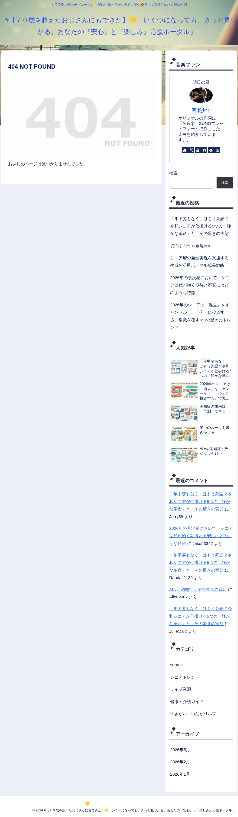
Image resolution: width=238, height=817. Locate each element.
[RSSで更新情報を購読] (217, 150)
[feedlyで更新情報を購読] (211, 150)
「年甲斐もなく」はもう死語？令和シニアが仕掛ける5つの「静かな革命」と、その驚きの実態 (200, 226)
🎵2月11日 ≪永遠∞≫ (190, 245)
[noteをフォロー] (204, 150)
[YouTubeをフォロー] (198, 150)
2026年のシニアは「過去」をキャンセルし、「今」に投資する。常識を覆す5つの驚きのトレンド (200, 316)
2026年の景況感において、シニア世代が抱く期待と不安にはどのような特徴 (200, 285)
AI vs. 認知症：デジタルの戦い (198, 589)
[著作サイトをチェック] (185, 150)
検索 (173, 173)
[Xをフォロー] (191, 150)
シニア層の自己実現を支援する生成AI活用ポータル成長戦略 (199, 262)
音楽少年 (201, 110)
